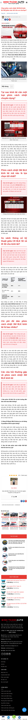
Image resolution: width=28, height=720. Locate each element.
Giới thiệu (3, 661)
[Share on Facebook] (5, 19)
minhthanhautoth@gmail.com (11, 645)
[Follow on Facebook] (2, 654)
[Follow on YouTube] (9, 654)
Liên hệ (2, 664)
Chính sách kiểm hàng (6, 696)
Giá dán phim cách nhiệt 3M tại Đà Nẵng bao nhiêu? (16, 554)
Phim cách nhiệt (5, 677)
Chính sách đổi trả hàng (6, 693)
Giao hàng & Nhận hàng (6, 698)
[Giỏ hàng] (26, 2)
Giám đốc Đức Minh (10, 650)
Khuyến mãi (4, 666)
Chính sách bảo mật (6, 705)
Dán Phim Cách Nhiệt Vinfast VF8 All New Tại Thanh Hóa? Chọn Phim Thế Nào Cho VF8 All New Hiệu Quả (16, 542)
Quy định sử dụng (5, 703)
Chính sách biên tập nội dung (8, 710)
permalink (17, 504)
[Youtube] (16, 497)
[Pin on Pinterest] (10, 19)
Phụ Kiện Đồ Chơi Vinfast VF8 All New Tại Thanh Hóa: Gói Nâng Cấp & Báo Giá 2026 (16, 568)
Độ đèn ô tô (4, 679)
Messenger (19, 719)
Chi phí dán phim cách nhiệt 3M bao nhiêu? (16, 561)
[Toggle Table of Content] (10, 86)
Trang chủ (3, 13)
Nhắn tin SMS (25, 719)
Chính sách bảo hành (6, 691)
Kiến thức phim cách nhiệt (12, 13)
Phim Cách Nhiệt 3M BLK (15, 54)
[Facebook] (12, 497)
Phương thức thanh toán (7, 700)
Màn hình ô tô (4, 672)
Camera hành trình (5, 675)
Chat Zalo (8, 719)
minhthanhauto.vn (10, 648)
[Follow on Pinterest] (7, 654)
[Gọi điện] (14, 717)
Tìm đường (3, 719)
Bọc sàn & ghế (4, 682)
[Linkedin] (14, 497)
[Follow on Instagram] (5, 654)
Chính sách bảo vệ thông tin (7, 708)
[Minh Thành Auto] (13, 2)
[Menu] (1, 2)
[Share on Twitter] (7, 19)
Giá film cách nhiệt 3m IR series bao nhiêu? (16, 548)
